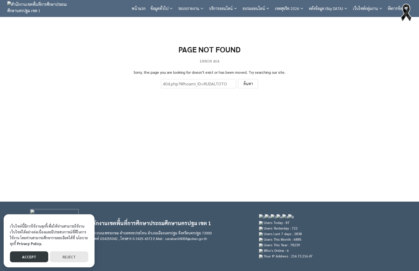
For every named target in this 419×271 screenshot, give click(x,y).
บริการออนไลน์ (221, 8)
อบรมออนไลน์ (253, 8)
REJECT (69, 257)
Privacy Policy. (29, 243)
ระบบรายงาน (188, 8)
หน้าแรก (138, 8)
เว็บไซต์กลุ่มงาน (365, 8)
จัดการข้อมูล (397, 8)
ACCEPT (29, 257)
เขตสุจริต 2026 (287, 8)
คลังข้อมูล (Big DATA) (326, 8)
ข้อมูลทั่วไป (159, 8)
